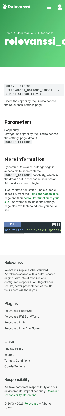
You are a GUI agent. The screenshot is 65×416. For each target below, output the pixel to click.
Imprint (9, 354)
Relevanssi (31, 403)
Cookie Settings (14, 366)
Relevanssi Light (15, 322)
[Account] (60, 7)
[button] (49, 7)
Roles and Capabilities (44, 194)
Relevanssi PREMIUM (18, 310)
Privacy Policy (13, 349)
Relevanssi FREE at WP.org (21, 316)
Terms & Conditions (17, 360)
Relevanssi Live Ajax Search (23, 328)
